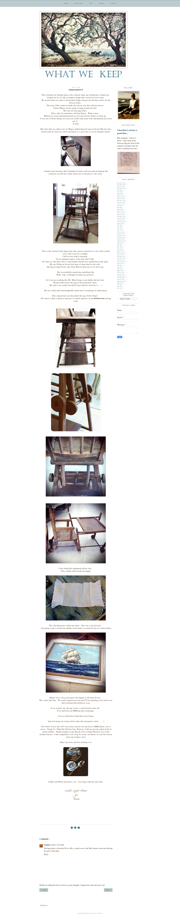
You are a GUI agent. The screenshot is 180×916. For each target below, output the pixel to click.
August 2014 (120, 223)
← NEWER (43, 890)
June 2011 (120, 286)
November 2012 (121, 258)
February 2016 (121, 197)
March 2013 (120, 251)
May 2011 (120, 288)
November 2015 (121, 202)
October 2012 (121, 260)
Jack (91, 3)
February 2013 (121, 253)
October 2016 (121, 186)
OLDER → (108, 890)
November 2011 (121, 277)
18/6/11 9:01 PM (57, 845)
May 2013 (120, 247)
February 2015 (121, 212)
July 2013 (120, 244)
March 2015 (120, 211)
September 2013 (121, 240)
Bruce (101, 3)
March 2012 (120, 270)
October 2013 (121, 239)
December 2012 (121, 256)
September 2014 (121, 221)
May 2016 (120, 191)
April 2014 (120, 230)
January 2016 (121, 198)
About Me (79, 3)
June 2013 (120, 246)
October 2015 (121, 204)
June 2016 (120, 190)
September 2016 (121, 188)
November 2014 (121, 218)
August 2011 (120, 282)
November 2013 (121, 237)
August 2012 (120, 263)
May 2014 (120, 228)
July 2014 (120, 225)
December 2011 (121, 276)
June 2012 (120, 267)
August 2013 (120, 242)
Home (66, 3)
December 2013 (121, 235)
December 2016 (121, 183)
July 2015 (120, 205)
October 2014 (121, 219)
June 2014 (120, 226)
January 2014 (121, 233)
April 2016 (120, 193)
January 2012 (121, 274)
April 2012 (120, 268)
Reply (46, 854)
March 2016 (120, 195)
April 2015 (120, 209)
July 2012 (120, 265)
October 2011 (121, 279)
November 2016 (121, 184)
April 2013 (120, 249)
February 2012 (121, 272)
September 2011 (121, 281)
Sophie (113, 3)
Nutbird (47, 845)
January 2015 (121, 214)
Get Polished (96, 913)
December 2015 (121, 200)
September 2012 (121, 261)
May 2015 (120, 207)
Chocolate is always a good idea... (127, 131)
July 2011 (120, 284)
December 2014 (121, 216)
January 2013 (121, 254)
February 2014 (121, 232)
